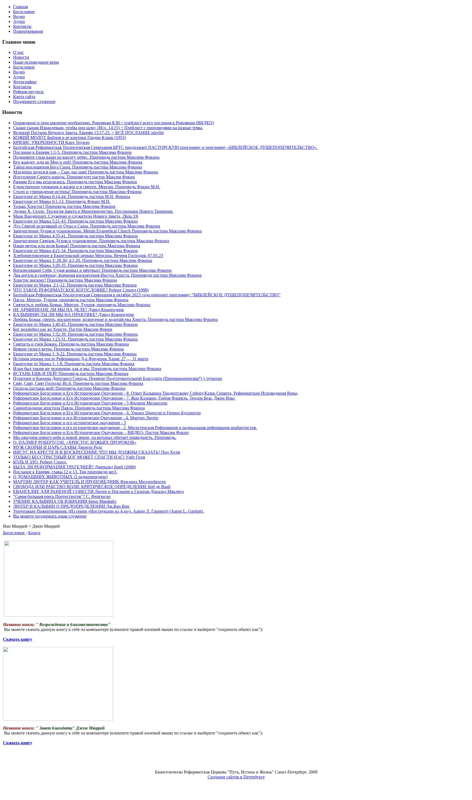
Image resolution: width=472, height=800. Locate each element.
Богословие (14, 532)
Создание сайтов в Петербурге (236, 777)
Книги (34, 532)
